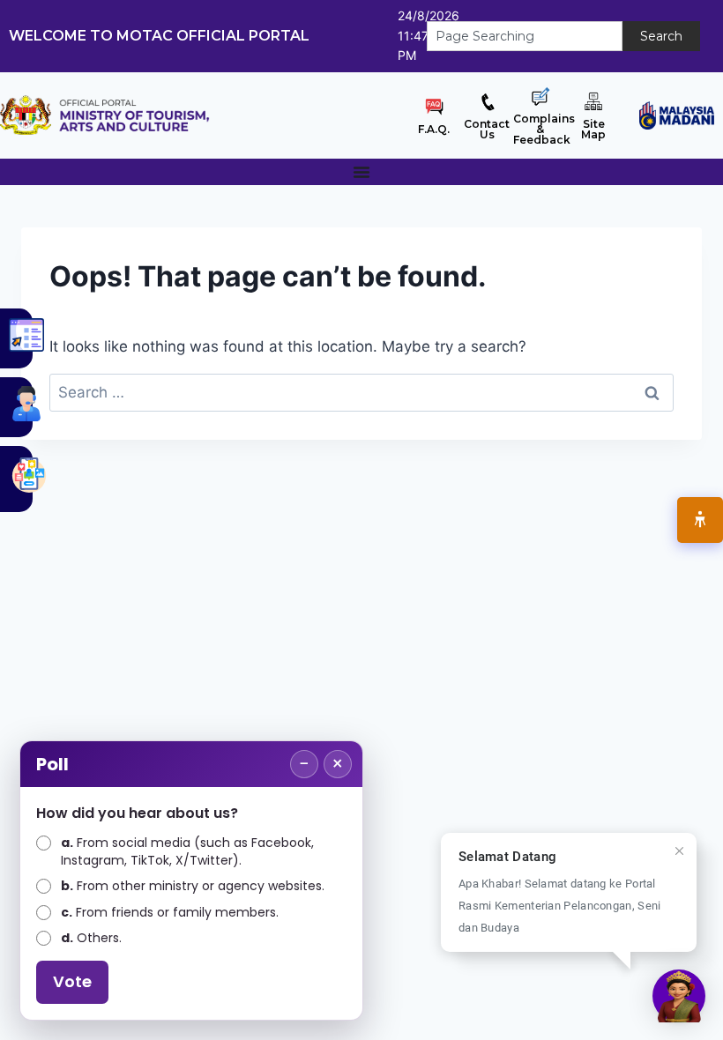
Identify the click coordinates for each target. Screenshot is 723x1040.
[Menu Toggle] (361, 172)
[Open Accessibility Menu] (700, 520)
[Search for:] (361, 392)
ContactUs (487, 129)
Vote (72, 981)
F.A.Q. (434, 129)
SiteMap (593, 129)
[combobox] (524, 36)
